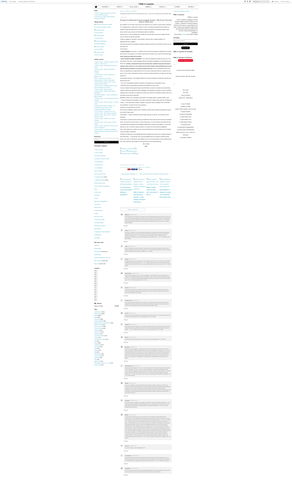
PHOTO (119, 7)
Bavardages (97, 237)
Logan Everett (97, 364)
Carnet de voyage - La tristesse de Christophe (105, 129)
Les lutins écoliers (98, 164)
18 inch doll (97, 319)
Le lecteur (96, 72)
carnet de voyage (98, 328)
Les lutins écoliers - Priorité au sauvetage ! (104, 80)
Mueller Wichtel (98, 324)
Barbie (96, 343)
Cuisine (96, 198)
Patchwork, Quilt (98, 216)
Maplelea (96, 350)
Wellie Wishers (98, 354)
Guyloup (184, 34)
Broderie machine (98, 210)
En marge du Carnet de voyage (101, 158)
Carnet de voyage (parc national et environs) (105, 13)
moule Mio (97, 346)
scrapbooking (97, 344)
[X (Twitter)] (247, 1)
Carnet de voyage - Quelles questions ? (103, 89)
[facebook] (245, 1)
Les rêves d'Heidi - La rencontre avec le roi (104, 111)
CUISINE (177, 7)
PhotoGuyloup (97, 251)
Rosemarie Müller (98, 321)
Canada (96, 337)
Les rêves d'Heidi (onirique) (101, 15)
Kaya (95, 359)
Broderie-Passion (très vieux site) (102, 257)
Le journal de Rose (98, 177)
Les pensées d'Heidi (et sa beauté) (102, 109)
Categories (133, 11)
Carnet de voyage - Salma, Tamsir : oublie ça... (105, 114)
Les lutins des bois (98, 161)
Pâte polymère (97, 228)
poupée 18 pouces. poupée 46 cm (102, 322)
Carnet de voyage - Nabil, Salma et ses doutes (105, 113)
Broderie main (97, 207)
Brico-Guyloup (98, 260)
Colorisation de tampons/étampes (102, 231)
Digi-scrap (96, 263)
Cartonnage (97, 204)
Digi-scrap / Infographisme (100, 201)
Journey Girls (97, 332)
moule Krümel (98, 355)
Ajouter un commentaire (133, 209)
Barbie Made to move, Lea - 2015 (102, 363)
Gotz (95, 341)
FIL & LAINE (133, 7)
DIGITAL (162, 7)
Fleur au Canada (98, 171)
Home (95, 5)
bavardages (97, 333)
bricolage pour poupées (100, 339)
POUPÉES (105, 7)
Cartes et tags (97, 192)
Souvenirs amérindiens (99, 18)
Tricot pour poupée (98, 222)
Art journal (97, 195)
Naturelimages (98, 248)
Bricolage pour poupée (99, 225)
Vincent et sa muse (98, 116)
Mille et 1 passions (124, 11)
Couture (96, 213)
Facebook (96, 245)
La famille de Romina (99, 180)
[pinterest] (250, 1)
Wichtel (96, 315)
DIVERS (190, 7)
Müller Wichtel (98, 313)
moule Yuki (97, 357)
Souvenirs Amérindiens (99, 155)
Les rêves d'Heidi (98, 152)
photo (95, 317)
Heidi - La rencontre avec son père (102, 78)
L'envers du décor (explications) (102, 186)
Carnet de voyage (98, 149)
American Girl (98, 312)
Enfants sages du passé (99, 183)
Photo (95, 189)
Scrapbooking (97, 234)
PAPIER (147, 7)
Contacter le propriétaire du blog (181, 11)
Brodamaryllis (97, 254)
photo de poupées (98, 326)
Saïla (95, 352)
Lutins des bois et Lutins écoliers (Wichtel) (104, 16)
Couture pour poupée (99, 219)
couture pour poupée (99, 335)
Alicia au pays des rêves (100, 174)
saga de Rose (97, 361)
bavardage (97, 330)
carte (95, 348)
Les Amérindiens (98, 167)
